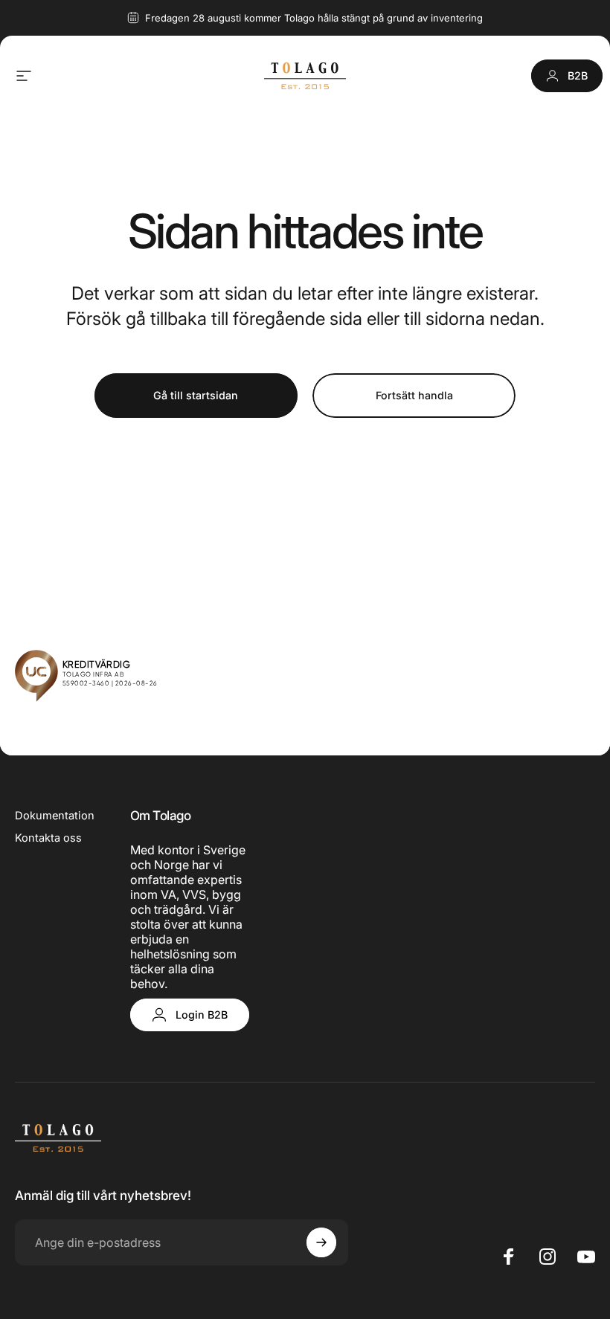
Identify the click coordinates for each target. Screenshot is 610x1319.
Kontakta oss (48, 838)
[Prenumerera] (321, 1242)
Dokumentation (54, 815)
